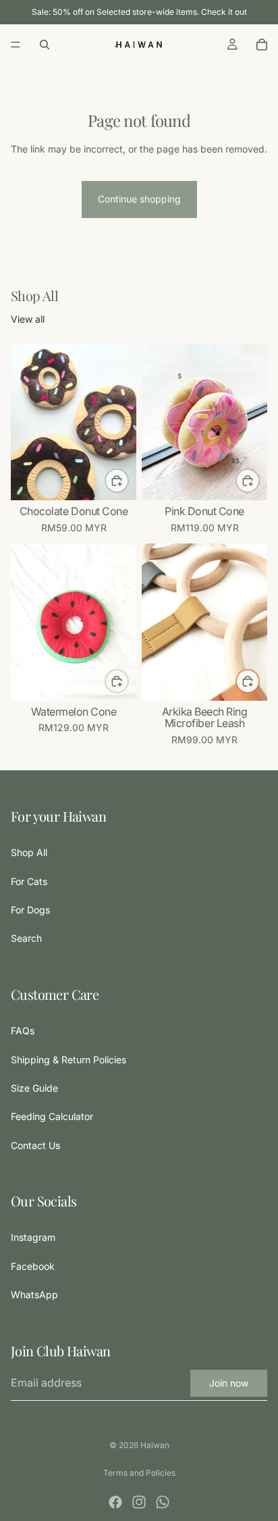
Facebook (33, 1266)
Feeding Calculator (52, 1116)
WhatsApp (34, 1294)
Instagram (33, 1237)
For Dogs (30, 909)
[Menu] (15, 44)
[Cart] (262, 44)
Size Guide (34, 1088)
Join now (228, 1383)
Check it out (224, 12)
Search (26, 938)
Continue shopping (139, 199)
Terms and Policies (139, 1473)
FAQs (22, 1030)
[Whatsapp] (163, 1502)
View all (28, 319)
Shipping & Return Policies (68, 1059)
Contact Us (35, 1145)
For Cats (29, 880)
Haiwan (154, 1445)
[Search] (44, 44)
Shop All (29, 852)
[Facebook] (115, 1502)
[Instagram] (139, 1502)
